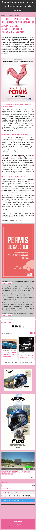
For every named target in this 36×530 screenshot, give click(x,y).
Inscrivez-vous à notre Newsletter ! (12, 501)
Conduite (16, 15)
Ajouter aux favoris (8, 322)
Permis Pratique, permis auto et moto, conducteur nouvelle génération (18, 6)
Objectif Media (20, 525)
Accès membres (13, 527)
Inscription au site (22, 527)
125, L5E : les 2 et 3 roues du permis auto (25, 362)
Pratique (9, 362)
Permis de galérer (6, 283)
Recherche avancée (6, 488)
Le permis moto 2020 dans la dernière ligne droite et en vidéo (15, 473)
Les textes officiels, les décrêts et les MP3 (14, 496)
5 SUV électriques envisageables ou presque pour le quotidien (9, 354)
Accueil (3, 15)
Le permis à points (14, 362)
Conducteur (10, 15)
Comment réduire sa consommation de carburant (26, 357)
